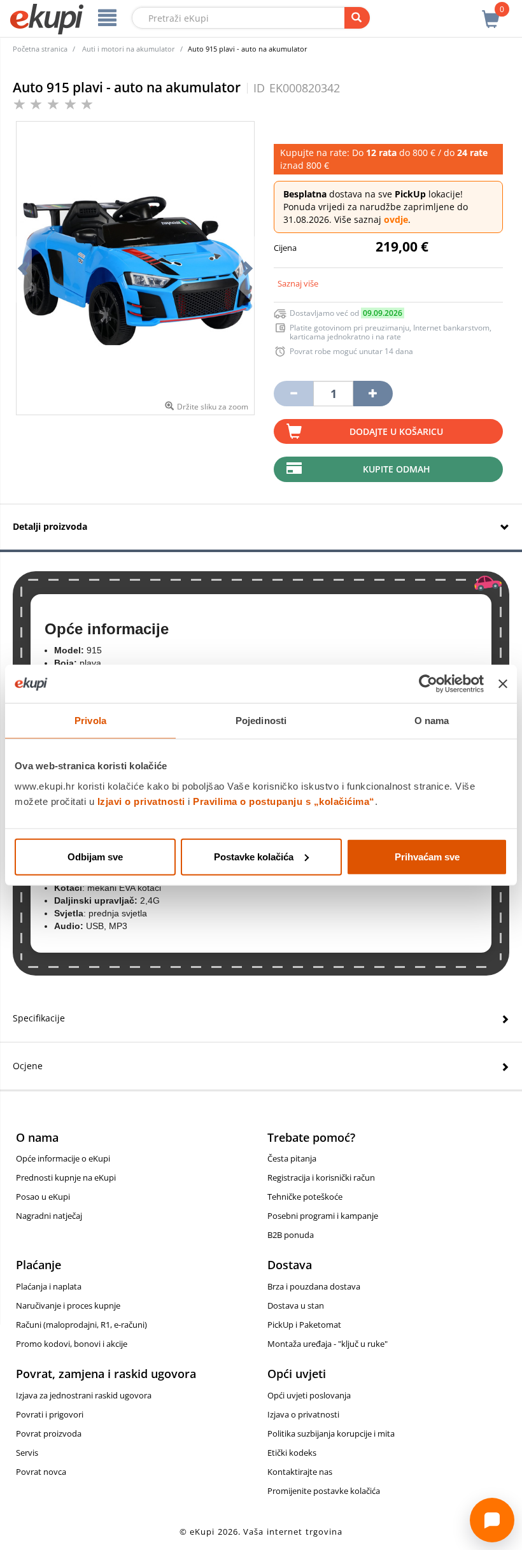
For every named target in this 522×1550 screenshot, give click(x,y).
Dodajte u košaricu (396, 431)
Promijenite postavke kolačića (323, 1491)
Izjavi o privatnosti (141, 800)
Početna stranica (40, 48)
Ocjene (28, 1066)
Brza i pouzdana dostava (313, 1286)
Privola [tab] (90, 720)
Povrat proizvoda (48, 1433)
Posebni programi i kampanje (322, 1215)
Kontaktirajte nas (299, 1471)
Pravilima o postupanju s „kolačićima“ (284, 800)
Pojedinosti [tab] (261, 720)
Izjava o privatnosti (303, 1414)
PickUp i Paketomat (304, 1324)
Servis (27, 1452)
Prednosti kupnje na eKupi (66, 1177)
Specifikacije (39, 1018)
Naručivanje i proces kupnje (68, 1305)
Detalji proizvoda (50, 526)
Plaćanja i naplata (48, 1286)
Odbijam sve (95, 856)
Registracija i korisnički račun (321, 1177)
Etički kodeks (291, 1452)
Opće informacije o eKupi (63, 1158)
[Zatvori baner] (502, 683)
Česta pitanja (291, 1158)
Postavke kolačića (253, 856)
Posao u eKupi (43, 1196)
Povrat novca (41, 1471)
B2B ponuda (290, 1235)
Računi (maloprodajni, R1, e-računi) (81, 1324)
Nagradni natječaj (49, 1215)
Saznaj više (298, 283)
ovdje (396, 219)
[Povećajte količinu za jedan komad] (373, 393)
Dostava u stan (295, 1305)
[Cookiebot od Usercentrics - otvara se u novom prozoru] (428, 683)
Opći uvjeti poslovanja (309, 1395)
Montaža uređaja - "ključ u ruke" (327, 1343)
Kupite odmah (396, 469)
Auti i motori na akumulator (128, 48)
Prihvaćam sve (427, 856)
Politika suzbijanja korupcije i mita (331, 1433)
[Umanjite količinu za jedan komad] (293, 393)
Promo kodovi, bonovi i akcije (71, 1343)
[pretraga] (357, 18)
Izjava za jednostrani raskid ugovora (84, 1395)
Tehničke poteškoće (304, 1196)
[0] (491, 12)
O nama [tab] (431, 720)
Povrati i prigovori (49, 1414)
